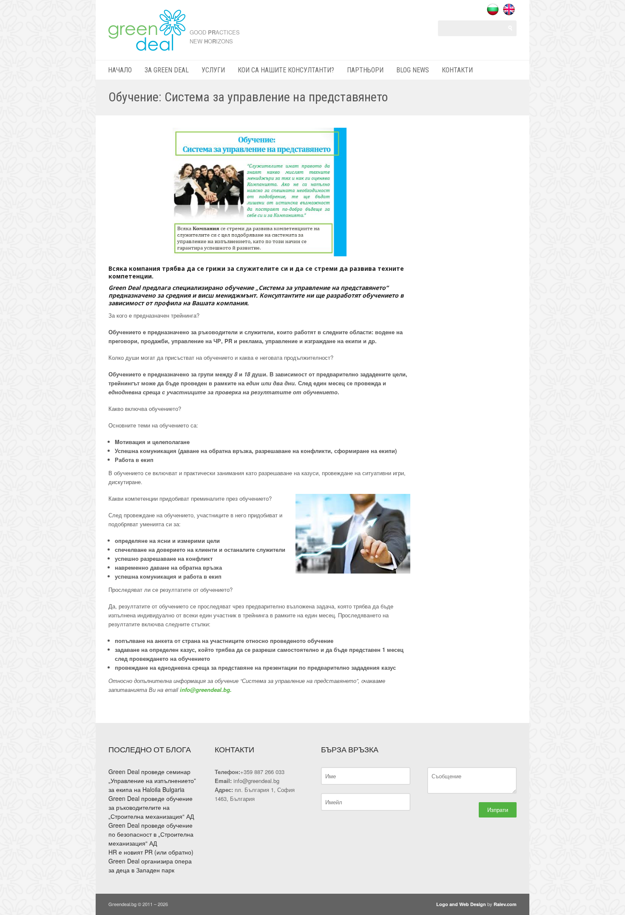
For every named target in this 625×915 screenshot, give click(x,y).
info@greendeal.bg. (206, 690)
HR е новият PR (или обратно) (150, 852)
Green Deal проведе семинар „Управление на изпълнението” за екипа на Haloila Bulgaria (152, 780)
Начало (120, 70)
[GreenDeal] (147, 47)
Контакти (457, 70)
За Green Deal (167, 70)
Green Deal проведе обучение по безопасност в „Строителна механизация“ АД (150, 834)
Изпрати (497, 810)
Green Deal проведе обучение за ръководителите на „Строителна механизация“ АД (151, 807)
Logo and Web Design (461, 904)
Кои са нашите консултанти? (286, 70)
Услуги (213, 70)
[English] (509, 9)
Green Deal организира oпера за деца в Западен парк (150, 865)
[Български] (493, 9)
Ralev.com (505, 904)
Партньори (365, 70)
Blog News (412, 70)
